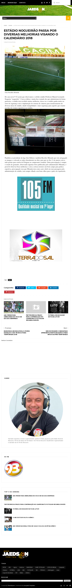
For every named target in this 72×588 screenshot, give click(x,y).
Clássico (5, 570)
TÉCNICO (42, 570)
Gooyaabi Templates (29, 585)
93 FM (4, 567)
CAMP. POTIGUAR (40, 567)
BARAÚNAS (30, 567)
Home (5, 25)
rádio (21, 573)
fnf (16, 573)
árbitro (28, 573)
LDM (18, 570)
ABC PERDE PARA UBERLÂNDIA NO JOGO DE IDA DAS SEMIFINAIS (13, 316)
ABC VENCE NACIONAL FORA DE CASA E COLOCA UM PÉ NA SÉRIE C (34, 526)
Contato (22, 2)
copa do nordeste (8, 573)
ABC (10, 567)
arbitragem (51, 570)
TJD (37, 570)
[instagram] (44, 2)
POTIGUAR (30, 570)
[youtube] (41, 2)
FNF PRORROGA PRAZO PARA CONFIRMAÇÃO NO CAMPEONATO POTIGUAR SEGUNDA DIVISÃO (35, 317)
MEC (23, 570)
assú (58, 570)
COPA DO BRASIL (51, 567)
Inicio (3, 2)
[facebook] (49, 2)
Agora (10, 25)
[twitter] (47, 2)
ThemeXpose (11, 585)
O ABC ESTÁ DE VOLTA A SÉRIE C (23, 517)
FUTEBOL (12, 570)
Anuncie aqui (12, 2)
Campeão (61, 567)
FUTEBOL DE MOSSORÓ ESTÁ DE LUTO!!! (56, 316)
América (22, 567)
